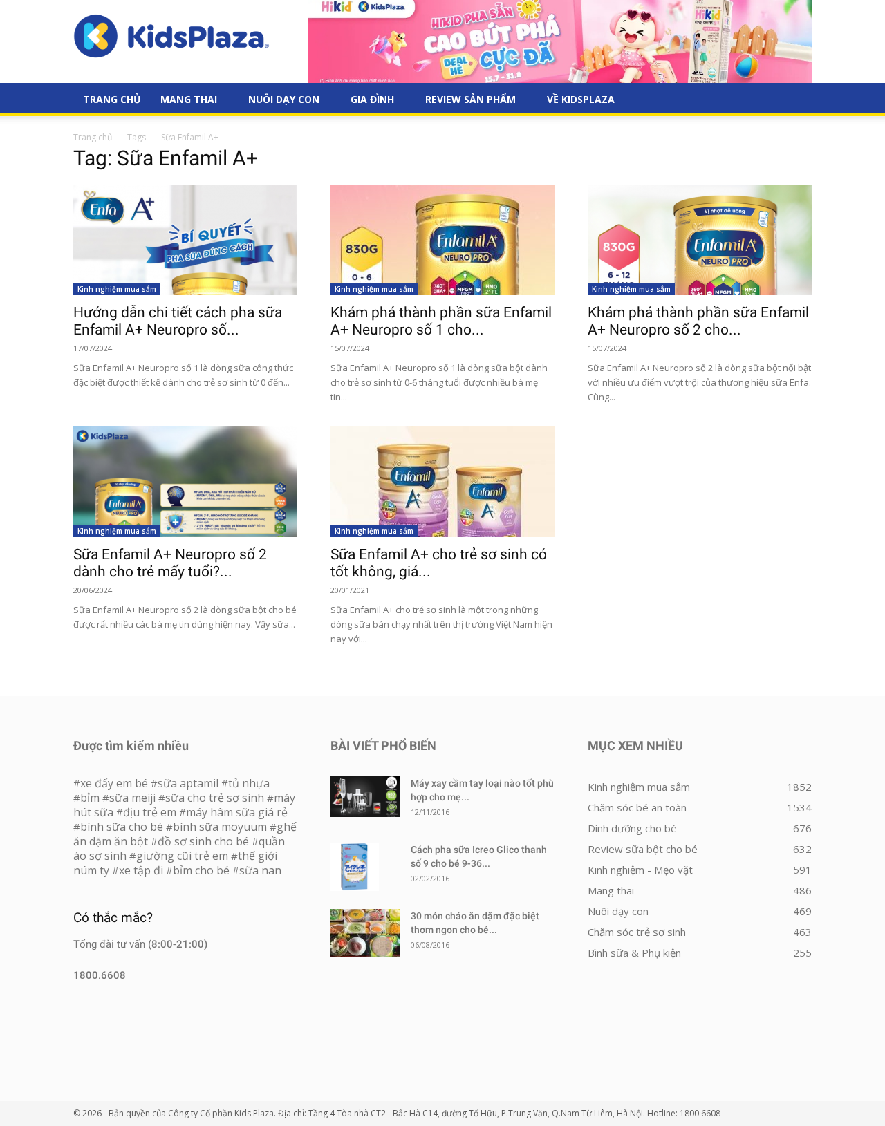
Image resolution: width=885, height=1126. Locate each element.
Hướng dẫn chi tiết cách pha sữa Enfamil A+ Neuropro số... (177, 321)
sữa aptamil (188, 783)
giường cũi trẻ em (182, 855)
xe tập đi (141, 870)
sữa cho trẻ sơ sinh (214, 797)
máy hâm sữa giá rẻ (237, 812)
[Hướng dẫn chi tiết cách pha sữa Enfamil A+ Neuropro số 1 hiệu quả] (185, 240)
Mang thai (188, 99)
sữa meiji (132, 797)
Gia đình (372, 99)
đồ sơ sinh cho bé (203, 841)
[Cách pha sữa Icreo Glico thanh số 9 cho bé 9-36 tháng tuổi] (354, 867)
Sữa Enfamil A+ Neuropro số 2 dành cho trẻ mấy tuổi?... (170, 563)
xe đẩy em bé (115, 783)
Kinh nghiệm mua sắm (116, 289)
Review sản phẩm (470, 99)
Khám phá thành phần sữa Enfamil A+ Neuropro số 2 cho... (698, 321)
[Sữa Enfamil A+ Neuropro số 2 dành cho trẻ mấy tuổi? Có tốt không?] (185, 481)
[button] (795, 100)
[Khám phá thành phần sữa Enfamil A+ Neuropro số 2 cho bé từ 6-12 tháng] (700, 240)
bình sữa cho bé (121, 826)
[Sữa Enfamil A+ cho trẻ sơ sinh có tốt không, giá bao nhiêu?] (442, 481)
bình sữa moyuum (220, 826)
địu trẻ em (149, 812)
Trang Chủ (112, 99)
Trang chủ (92, 137)
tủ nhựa (249, 783)
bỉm (90, 797)
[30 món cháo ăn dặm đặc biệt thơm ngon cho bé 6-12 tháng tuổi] (365, 933)
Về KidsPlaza (581, 99)
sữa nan (260, 870)
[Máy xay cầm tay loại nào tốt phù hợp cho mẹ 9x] (365, 796)
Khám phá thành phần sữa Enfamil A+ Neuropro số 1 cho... (441, 321)
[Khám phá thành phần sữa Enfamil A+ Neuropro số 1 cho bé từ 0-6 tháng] (442, 240)
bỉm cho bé (201, 870)
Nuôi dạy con (283, 99)
